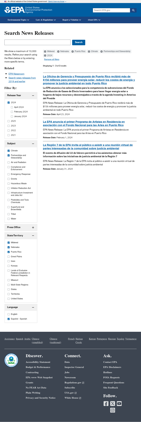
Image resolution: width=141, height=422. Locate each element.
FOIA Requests (111, 377)
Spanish (19, 338)
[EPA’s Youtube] (119, 403)
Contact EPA (110, 362)
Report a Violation (70, 20)
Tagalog (120, 338)
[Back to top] (133, 414)
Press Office (13, 227)
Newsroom (70, 377)
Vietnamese (131, 338)
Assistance (9, 338)
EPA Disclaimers (112, 367)
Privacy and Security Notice (40, 397)
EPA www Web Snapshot (39, 377)
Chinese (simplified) (37, 340)
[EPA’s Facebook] (106, 403)
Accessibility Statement (38, 362)
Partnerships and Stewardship (116, 51)
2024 (49, 55)
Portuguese (102, 338)
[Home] (28, 10)
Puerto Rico (79, 51)
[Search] (133, 10)
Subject (11, 143)
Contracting (32, 372)
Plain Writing (33, 392)
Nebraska (64, 51)
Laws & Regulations (44, 20)
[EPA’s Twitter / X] (112, 403)
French (71, 338)
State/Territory (15, 235)
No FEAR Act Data (36, 387)
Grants (29, 382)
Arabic (27, 338)
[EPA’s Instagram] (112, 410)
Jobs (67, 372)
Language (12, 307)
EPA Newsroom (16, 74)
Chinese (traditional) (55, 340)
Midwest (51, 51)
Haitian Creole (79, 340)
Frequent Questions (113, 382)
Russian (112, 338)
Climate (94, 51)
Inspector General (74, 367)
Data (67, 362)
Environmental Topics (17, 20)
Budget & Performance (38, 367)
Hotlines (107, 372)
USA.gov (69, 392)
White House (71, 397)
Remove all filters (51, 59)
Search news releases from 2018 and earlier (22, 80)
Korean (92, 338)
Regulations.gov (73, 382)
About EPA (93, 20)
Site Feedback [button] (110, 387)
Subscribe (70, 387)
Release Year (14, 95)
